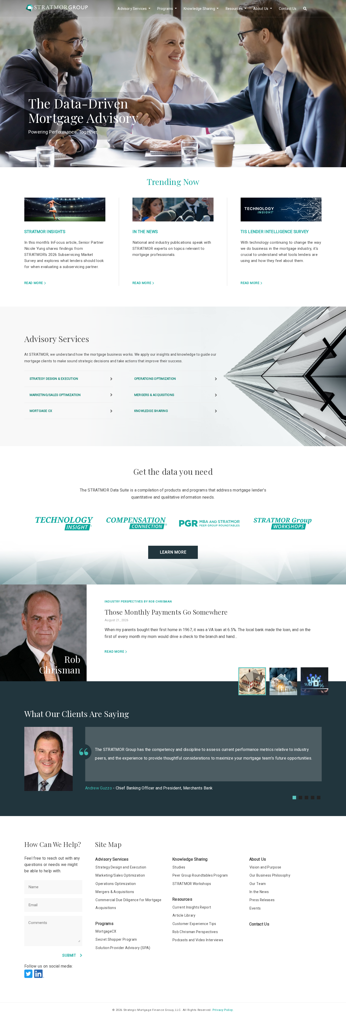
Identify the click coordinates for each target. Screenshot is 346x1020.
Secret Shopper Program (116, 939)
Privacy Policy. (223, 1010)
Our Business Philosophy (269, 875)
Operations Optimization (115, 883)
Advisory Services (132, 8)
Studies (178, 867)
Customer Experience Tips (194, 924)
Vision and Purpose (265, 867)
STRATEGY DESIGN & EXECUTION (54, 378)
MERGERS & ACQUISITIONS (154, 395)
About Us (261, 8)
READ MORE (34, 283)
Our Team (257, 883)
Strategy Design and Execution (120, 867)
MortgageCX (105, 931)
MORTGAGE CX (41, 411)
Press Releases (262, 900)
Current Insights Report (191, 907)
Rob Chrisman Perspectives (195, 932)
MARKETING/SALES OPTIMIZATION (55, 395)
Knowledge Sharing (200, 8)
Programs (165, 8)
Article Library (184, 915)
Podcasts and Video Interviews (197, 940)
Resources (235, 8)
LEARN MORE (173, 552)
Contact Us (288, 8)
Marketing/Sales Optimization (120, 875)
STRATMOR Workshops (191, 883)
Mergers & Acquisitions (114, 892)
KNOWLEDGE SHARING (151, 411)
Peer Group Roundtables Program (200, 875)
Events (255, 908)
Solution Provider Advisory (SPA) (122, 948)
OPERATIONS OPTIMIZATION (155, 378)
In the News (259, 892)
